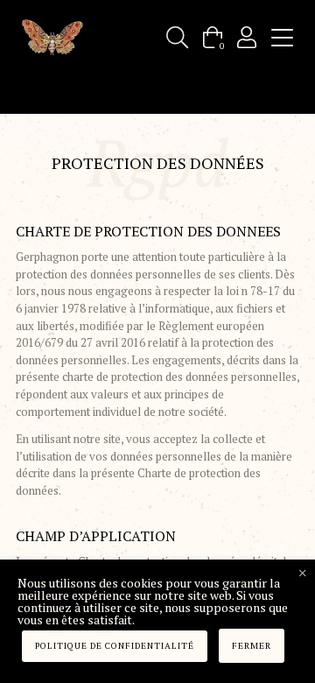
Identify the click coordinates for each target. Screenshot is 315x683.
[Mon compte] (246, 37)
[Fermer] (302, 574)
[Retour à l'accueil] (52, 37)
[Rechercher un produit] (177, 37)
